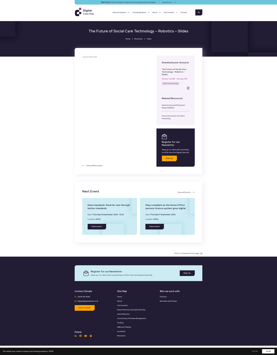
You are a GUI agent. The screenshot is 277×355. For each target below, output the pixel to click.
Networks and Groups (168, 301)
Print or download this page (187, 253)
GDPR (51, 351)
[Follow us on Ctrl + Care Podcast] (91, 336)
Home (128, 39)
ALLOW (268, 351)
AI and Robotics (123, 314)
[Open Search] (198, 12)
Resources (138, 39)
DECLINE (255, 351)
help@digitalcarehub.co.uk (87, 301)
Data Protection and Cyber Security (131, 310)
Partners (163, 297)
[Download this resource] (188, 88)
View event (96, 226)
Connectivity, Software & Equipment (131, 318)
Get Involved (122, 305)
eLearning (121, 331)
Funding (120, 323)
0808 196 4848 (84, 297)
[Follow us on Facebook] (81, 336)
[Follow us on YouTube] (86, 336)
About (119, 301)
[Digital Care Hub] (84, 12)
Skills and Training (124, 327)
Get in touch (84, 308)
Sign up (169, 158)
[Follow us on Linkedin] (76, 336)
